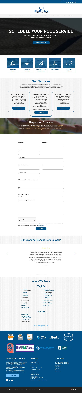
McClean (25, 292)
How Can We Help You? (23, 194)
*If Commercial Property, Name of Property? (28, 179)
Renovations (43, 15)
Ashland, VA (25, 295)
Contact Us (70, 15)
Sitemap (33, 389)
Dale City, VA (47, 297)
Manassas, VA (48, 293)
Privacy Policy (28, 389)
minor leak (60, 125)
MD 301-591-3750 (72, 2)
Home (56, 361)
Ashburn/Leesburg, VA (50, 290)
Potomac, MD (26, 319)
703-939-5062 (41, 225)
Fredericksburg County (48, 300)
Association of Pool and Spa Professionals (35, 128)
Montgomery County (25, 316)
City (43, 165)
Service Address (22, 157)
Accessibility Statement (40, 389)
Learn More (19, 108)
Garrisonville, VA (48, 303)
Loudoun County (46, 289)
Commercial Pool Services (30, 15)
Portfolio (51, 15)
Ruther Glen (25, 303)
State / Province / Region (24, 165)
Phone (20, 150)
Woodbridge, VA (48, 295)
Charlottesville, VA (25, 307)
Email (19, 187)
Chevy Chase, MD (27, 317)
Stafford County (46, 302)
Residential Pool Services (15, 15)
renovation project (35, 126)
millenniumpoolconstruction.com (18, 371)
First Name (21, 142)
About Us (59, 15)
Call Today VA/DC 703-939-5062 (69, 1)
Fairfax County (24, 289)
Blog (65, 15)
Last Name (45, 142)
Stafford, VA (23, 305)
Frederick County (24, 314)
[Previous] (7, 253)
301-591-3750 (35, 374)
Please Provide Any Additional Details (26, 200)
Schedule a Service (41, 42)
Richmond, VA (46, 305)
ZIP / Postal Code (22, 172)
